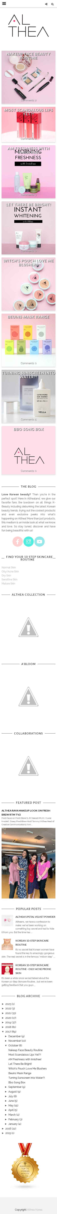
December (14, 1036)
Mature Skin (8, 583)
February (13, 1119)
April (11, 1110)
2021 (8, 1013)
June (11, 1100)
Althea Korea (34, 1209)
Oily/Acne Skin (10, 571)
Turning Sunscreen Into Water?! (28, 375)
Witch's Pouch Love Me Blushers (28, 263)
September (15, 1086)
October (13, 1045)
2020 (8, 1017)
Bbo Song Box (28, 429)
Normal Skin (9, 567)
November (14, 1040)
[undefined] (28, 447)
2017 (8, 1031)
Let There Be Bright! (28, 204)
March (12, 1114)
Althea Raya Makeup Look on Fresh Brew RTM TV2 (26, 812)
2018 (8, 1027)
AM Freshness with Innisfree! (28, 150)
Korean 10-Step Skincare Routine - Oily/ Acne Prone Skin (33, 969)
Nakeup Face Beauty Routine (28, 56)
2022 (8, 1008)
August (12, 1091)
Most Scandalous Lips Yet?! (28, 112)
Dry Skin (6, 575)
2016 (8, 1128)
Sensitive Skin (9, 579)
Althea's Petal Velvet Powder (35, 916)
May (10, 1105)
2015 (8, 1133)
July (10, 1096)
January (12, 1123)
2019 (8, 1022)
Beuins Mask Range (28, 317)
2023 (8, 1004)
